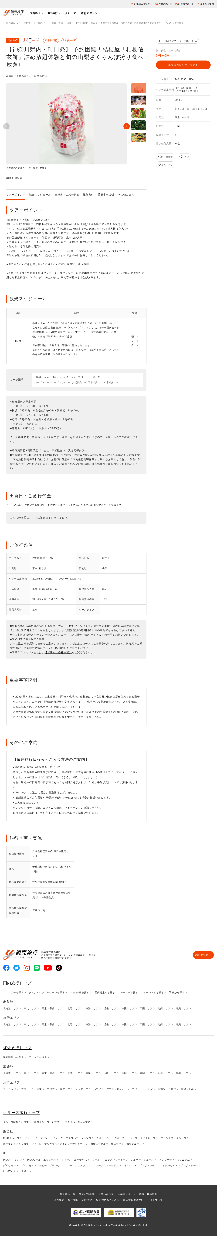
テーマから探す (129, 992)
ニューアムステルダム (106, 1165)
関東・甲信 (57, 23)
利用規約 (87, 1200)
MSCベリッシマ (12, 1159)
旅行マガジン (89, 13)
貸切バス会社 (87, 1194)
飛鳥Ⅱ (25, 1171)
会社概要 (59, 1200)
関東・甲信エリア (52, 1008)
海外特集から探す (13, 1057)
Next (126, 126)
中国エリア (128, 1008)
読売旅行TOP (13, 23)
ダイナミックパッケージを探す (47, 992)
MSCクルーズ (11, 1138)
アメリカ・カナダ (142, 1089)
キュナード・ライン (36, 1138)
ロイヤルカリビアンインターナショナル (62, 1143)
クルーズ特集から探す (16, 1122)
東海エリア (92, 1008)
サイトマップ (155, 1200)
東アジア (65, 1089)
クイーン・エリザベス (74, 1159)
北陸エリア (74, 1008)
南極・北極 (187, 1089)
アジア (51, 1089)
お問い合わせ (165, 4)
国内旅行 (35, 13)
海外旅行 (52, 13)
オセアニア (81, 1089)
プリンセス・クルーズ (173, 1138)
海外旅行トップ (17, 1048)
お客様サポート (186, 4)
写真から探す (177, 992)
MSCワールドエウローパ (41, 1159)
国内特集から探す (105, 992)
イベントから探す (153, 992)
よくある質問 (207, 4)
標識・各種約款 (148, 1194)
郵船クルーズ (134, 1143)
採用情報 (73, 1200)
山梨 (69, 23)
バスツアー (42, 23)
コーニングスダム (78, 1165)
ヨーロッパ (9, 1089)
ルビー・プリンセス (50, 1165)
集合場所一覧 (67, 1194)
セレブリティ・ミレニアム (174, 1159)
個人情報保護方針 (133, 1200)
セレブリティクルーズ (143, 1138)
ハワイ (97, 1089)
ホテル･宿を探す (79, 992)
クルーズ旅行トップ (21, 1112)
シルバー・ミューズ (142, 1159)
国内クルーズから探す (47, 1122)
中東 (39, 1089)
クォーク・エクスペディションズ (72, 1138)
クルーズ (70, 13)
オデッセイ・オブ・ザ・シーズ (180, 1165)
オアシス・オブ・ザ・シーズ (140, 1165)
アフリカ (26, 1089)
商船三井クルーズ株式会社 (106, 1143)
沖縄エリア (182, 1008)
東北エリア (30, 1008)
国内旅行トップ (17, 983)
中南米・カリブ (167, 1089)
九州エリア (164, 1008)
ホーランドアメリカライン (18, 1143)
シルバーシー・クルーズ (111, 1138)
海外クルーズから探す (77, 1122)
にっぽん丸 (9, 1171)
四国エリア (146, 1008)
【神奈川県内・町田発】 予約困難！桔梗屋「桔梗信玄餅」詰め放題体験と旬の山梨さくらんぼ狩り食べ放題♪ (130, 23)
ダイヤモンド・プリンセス (18, 1165)
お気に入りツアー (143, 4)
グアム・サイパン (116, 1089)
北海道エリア (11, 1008)
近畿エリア (110, 1008)
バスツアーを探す (13, 992)
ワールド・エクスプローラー (109, 1159)
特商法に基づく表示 (107, 1200)
